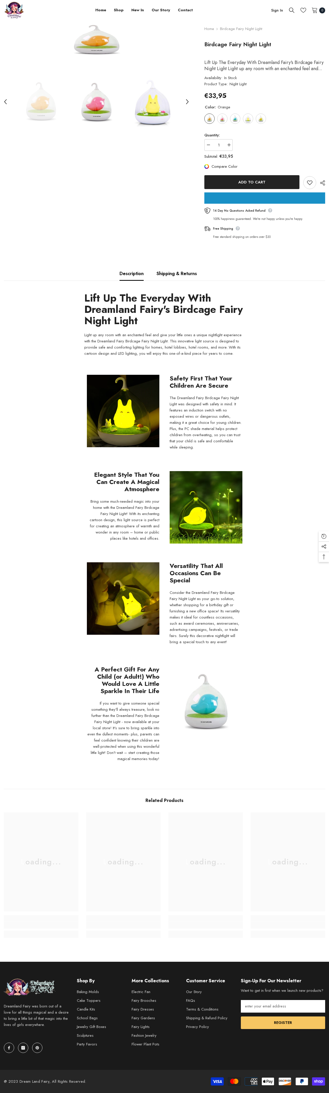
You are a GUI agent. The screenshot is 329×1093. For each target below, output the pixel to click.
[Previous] (5, 102)
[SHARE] (320, 183)
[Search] (291, 10)
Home (209, 29)
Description (132, 273)
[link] (41, 925)
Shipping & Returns (177, 273)
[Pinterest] (37, 1048)
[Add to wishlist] (309, 182)
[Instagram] (23, 1048)
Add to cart (252, 182)
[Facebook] (9, 1048)
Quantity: (212, 135)
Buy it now (264, 198)
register (283, 1022)
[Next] (187, 102)
